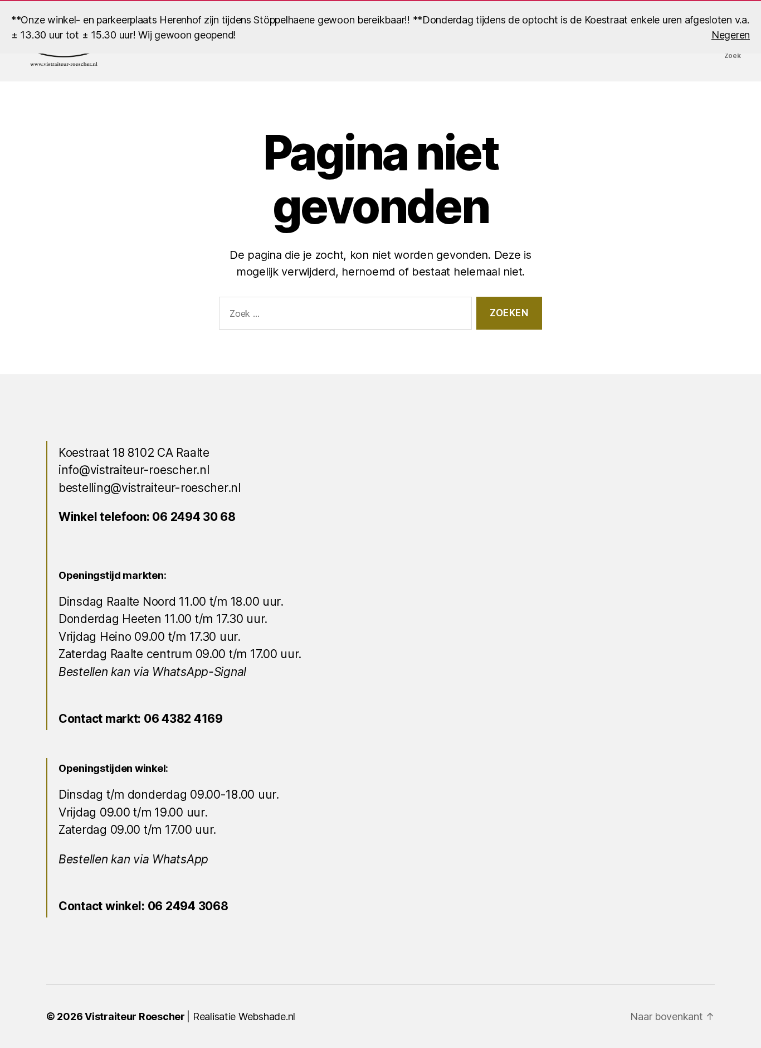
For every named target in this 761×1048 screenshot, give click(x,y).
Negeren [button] (730, 35)
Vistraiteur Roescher (135, 1016)
